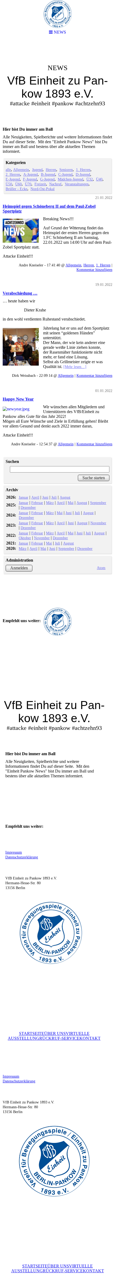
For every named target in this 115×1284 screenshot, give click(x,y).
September (98, 503)
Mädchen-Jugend (70, 179)
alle (8, 169)
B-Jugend (48, 174)
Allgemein (21, 169)
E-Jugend (13, 179)
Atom (101, 568)
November (98, 523)
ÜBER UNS (55, 1033)
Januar (23, 497)
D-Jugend (83, 174)
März (50, 503)
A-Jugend (30, 174)
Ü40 (99, 179)
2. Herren (13, 174)
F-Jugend (30, 179)
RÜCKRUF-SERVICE (59, 1038)
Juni (45, 497)
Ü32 (89, 179)
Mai (71, 503)
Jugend (37, 169)
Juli (54, 497)
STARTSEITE (31, 1033)
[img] (57, 81)
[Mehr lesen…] (74, 367)
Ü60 (18, 184)
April (35, 497)
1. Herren (83, 169)
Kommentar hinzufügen (94, 269)
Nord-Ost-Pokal (42, 189)
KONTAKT (90, 1038)
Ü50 (9, 184)
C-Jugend (65, 174)
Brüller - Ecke (16, 189)
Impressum (13, 852)
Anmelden (19, 568)
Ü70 (28, 184)
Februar (37, 503)
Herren (51, 169)
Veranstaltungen (77, 184)
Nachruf (55, 184)
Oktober (25, 538)
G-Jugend (47, 179)
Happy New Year (18, 399)
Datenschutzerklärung (21, 857)
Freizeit (40, 184)
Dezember (28, 507)
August (65, 497)
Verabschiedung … (20, 293)
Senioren (66, 169)
